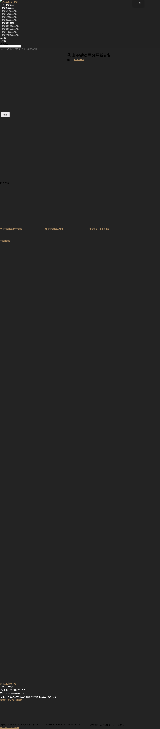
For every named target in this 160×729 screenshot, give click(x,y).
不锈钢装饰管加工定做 (10, 29)
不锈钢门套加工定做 (9, 32)
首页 (2, 49)
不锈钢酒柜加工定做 (9, 14)
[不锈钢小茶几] (25, 314)
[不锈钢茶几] (25, 497)
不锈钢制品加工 (7, 8)
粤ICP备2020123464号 (9, 728)
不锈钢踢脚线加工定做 (10, 35)
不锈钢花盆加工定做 (9, 20)
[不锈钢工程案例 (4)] (25, 534)
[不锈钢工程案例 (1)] (25, 607)
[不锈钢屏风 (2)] (25, 680)
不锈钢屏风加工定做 (9, 11)
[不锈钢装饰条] (25, 351)
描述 (6, 115)
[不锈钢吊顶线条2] (25, 387)
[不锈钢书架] (25, 424)
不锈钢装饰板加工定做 (10, 26)
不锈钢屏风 (10, 49)
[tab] (5, 114)
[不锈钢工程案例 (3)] (25, 570)
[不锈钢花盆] (25, 460)
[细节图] (25, 643)
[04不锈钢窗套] (25, 277)
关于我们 (4, 38)
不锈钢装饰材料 (7, 23)
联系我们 (4, 41)
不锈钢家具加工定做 (9, 17)
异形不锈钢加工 (7, 5)
